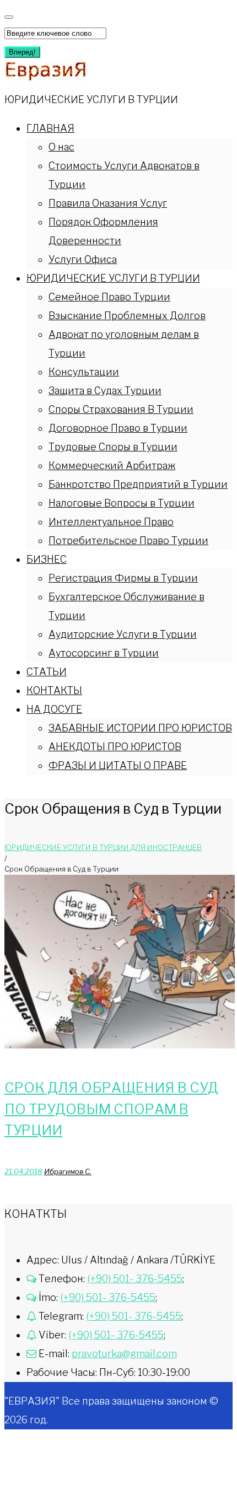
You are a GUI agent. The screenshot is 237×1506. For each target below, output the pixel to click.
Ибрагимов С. (67, 1171)
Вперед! (22, 52)
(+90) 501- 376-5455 (134, 1278)
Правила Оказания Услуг (108, 203)
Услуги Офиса (83, 259)
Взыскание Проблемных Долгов (127, 315)
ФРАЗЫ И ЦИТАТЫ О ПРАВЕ (118, 765)
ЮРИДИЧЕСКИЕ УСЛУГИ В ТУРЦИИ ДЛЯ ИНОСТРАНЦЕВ (103, 847)
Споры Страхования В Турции (121, 409)
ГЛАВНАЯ (50, 128)
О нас (61, 147)
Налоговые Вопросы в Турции (122, 503)
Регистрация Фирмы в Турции (123, 578)
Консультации (84, 372)
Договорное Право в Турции (118, 428)
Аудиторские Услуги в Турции (123, 634)
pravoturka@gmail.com (124, 1353)
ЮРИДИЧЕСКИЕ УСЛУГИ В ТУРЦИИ (113, 278)
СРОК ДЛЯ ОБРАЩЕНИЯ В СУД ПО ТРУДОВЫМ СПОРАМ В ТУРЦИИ (111, 1108)
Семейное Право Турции (109, 297)
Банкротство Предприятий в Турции (138, 484)
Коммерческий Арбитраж (112, 465)
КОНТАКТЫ (54, 690)
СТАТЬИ (46, 671)
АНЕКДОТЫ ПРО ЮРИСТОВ (115, 746)
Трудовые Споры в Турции (113, 447)
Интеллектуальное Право (111, 522)
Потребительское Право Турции (128, 540)
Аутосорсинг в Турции (104, 653)
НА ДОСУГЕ (54, 709)
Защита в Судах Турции (105, 390)
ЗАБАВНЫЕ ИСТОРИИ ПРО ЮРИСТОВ (140, 728)
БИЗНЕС (46, 559)
